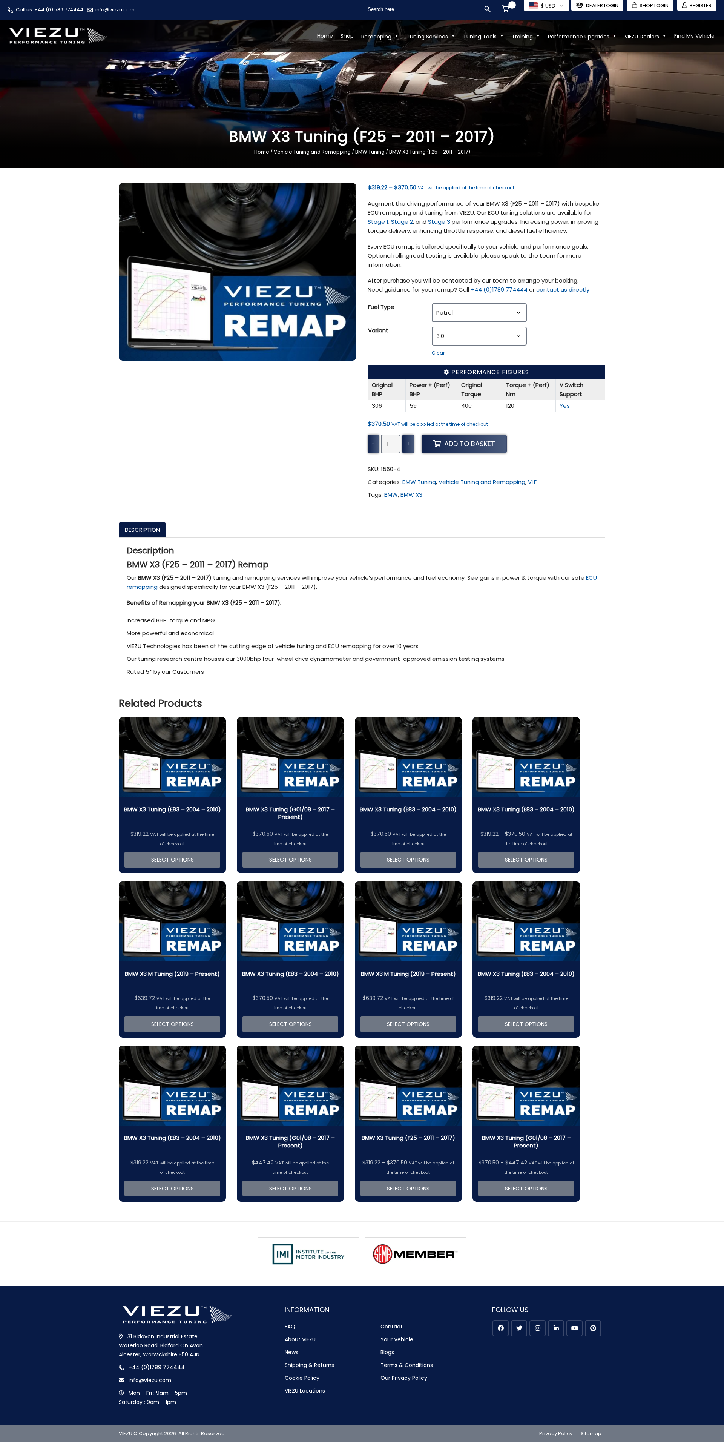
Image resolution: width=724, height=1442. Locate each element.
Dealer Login (602, 5)
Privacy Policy (555, 1433)
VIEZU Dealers (641, 36)
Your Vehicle (396, 1339)
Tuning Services (427, 36)
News (291, 1352)
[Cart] (507, 9)
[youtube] (574, 1328)
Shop (347, 36)
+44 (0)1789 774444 (58, 9)
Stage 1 (378, 222)
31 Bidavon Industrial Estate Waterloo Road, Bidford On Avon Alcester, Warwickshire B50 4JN (161, 1345)
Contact (391, 1326)
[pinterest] (593, 1328)
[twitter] (519, 1328)
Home (325, 36)
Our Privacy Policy (403, 1378)
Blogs (387, 1352)
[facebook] (500, 1328)
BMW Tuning (370, 151)
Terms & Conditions (406, 1365)
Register (701, 5)
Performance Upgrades (578, 36)
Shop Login (654, 5)
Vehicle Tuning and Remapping (312, 151)
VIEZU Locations (305, 1390)
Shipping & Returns (309, 1365)
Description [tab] (142, 530)
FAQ (290, 1326)
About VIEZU (300, 1339)
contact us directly (562, 289)
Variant (378, 330)
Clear (438, 353)
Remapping (376, 36)
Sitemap (591, 1433)
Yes (565, 406)
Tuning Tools (480, 36)
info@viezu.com (115, 9)
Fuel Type (381, 307)
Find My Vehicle (694, 36)
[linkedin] (556, 1328)
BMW (391, 495)
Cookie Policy (302, 1378)
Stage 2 (402, 222)
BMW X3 (411, 495)
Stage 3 (439, 222)
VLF (532, 482)
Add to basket (469, 443)
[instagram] (537, 1328)
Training (522, 36)
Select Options (172, 859)
